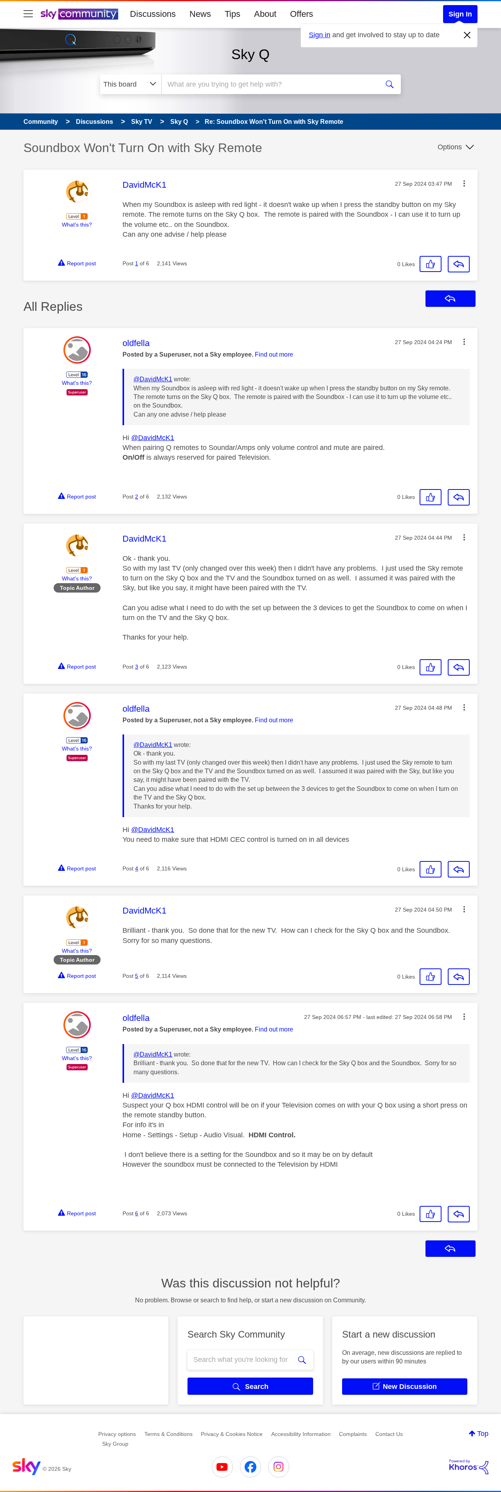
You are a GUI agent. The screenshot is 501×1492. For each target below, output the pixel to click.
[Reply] (459, 264)
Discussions (153, 14)
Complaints (353, 1434)
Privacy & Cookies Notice (232, 1434)
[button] (464, 183)
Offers (301, 14)
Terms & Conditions (168, 1434)
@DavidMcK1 (152, 379)
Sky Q (250, 54)
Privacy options (117, 1434)
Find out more (274, 354)
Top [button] (482, 1434)
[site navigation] (28, 14)
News (200, 14)
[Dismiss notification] (467, 35)
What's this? (77, 224)
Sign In (460, 14)
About (265, 14)
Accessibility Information (301, 1434)
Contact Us (389, 1434)
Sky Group (115, 1444)
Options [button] (450, 147)
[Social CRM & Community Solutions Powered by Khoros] (468, 1466)
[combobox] (269, 84)
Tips (232, 14)
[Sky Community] (79, 14)
